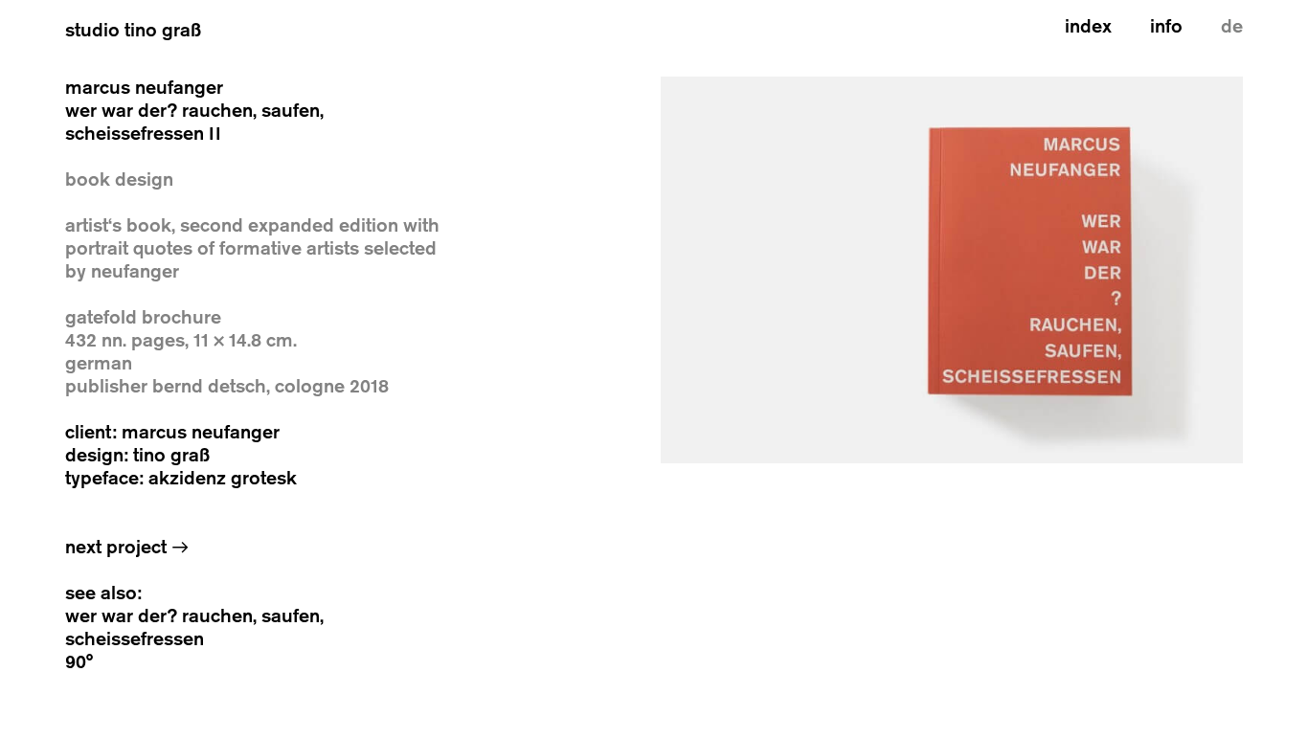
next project (127, 547)
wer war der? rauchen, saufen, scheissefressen (194, 627)
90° (79, 662)
